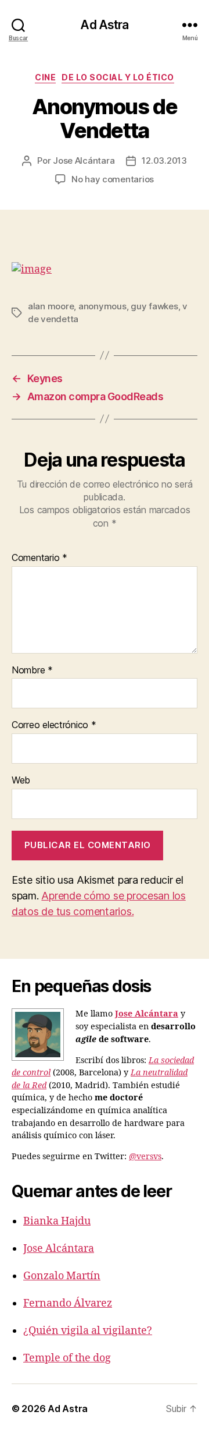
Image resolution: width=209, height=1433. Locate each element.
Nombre (32, 670)
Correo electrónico (54, 725)
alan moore (51, 306)
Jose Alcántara (83, 160)
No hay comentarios (112, 179)
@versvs (145, 1157)
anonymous (102, 306)
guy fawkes (154, 306)
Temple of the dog (67, 1358)
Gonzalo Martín (61, 1276)
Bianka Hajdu (57, 1221)
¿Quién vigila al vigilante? (87, 1330)
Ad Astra (104, 25)
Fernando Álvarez (67, 1303)
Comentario (39, 558)
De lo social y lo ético (118, 77)
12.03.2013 (164, 160)
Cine (45, 77)
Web (21, 780)
